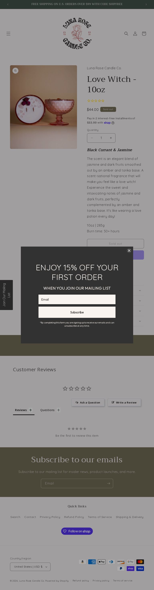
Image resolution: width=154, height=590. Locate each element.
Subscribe (77, 312)
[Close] (129, 250)
